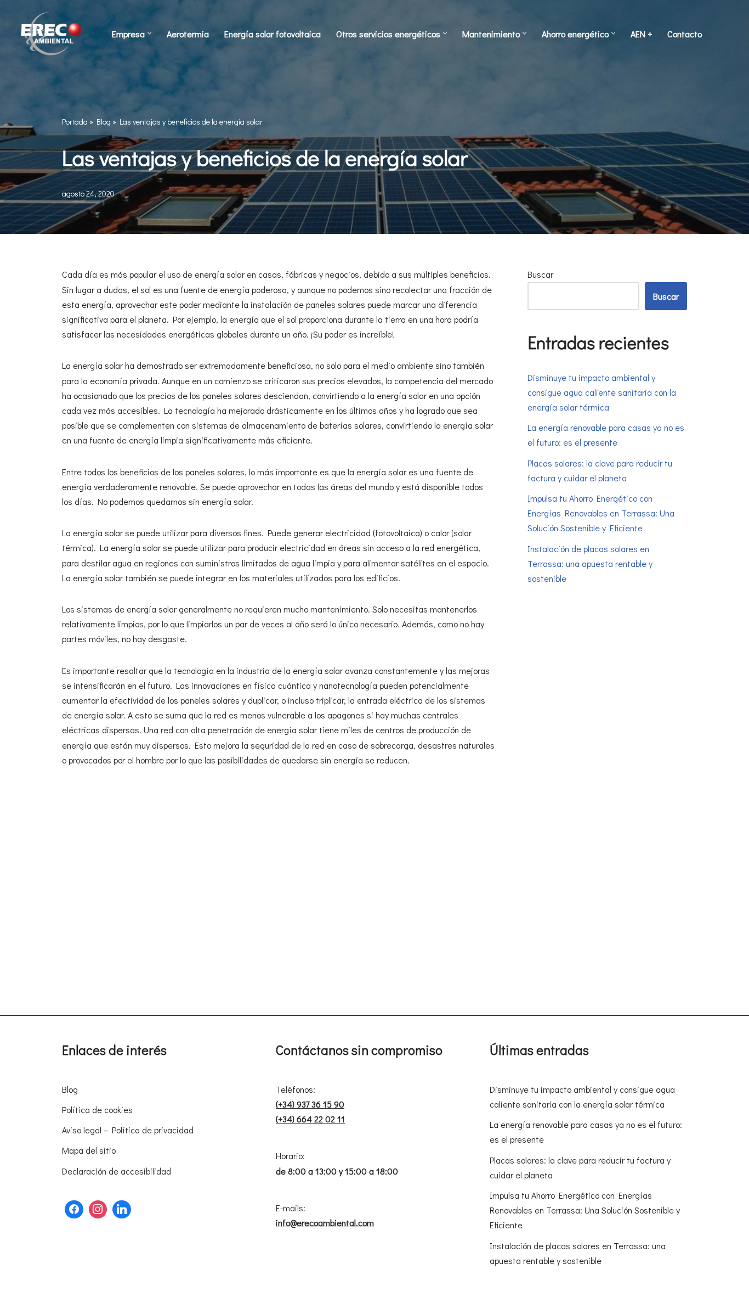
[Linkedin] (122, 1209)
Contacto (684, 34)
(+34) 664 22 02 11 (310, 1119)
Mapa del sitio (89, 1150)
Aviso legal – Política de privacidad (128, 1130)
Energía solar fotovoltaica (272, 34)
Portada (75, 121)
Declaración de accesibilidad (116, 1171)
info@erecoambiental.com (325, 1222)
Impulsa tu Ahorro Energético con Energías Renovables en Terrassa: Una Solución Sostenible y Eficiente (600, 512)
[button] (149, 33)
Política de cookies (97, 1109)
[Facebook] (74, 1209)
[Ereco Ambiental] (52, 33)
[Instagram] (98, 1209)
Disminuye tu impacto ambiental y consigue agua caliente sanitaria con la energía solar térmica (601, 392)
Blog (104, 121)
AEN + (641, 34)
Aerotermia (188, 34)
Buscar (540, 274)
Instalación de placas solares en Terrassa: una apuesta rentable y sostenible (589, 563)
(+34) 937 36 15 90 (310, 1104)
